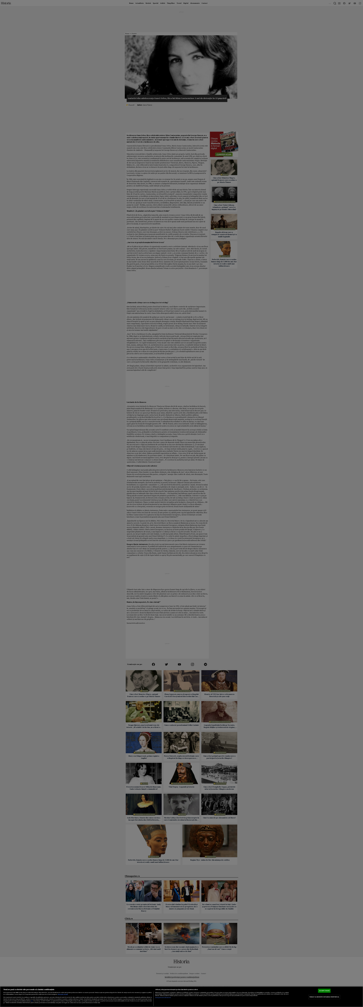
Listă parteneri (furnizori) (163, 997)
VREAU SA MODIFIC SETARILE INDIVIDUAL (324, 997)
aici (32, 1001)
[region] (181, 996)
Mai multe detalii (63, 994)
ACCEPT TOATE (324, 991)
